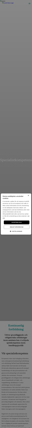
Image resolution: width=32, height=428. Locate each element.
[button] (16, 231)
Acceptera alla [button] (17, 222)
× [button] (28, 195)
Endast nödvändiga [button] (16, 227)
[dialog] (16, 214)
